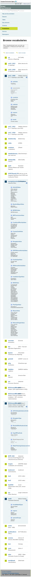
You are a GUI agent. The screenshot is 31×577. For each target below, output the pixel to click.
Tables (4, 19)
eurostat (11, 340)
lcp (9, 492)
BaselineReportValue (15, 204)
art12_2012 (11, 63)
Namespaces (5, 34)
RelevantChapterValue (15, 322)
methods (15, 104)
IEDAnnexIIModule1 (13, 387)
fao (9, 346)
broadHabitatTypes (15, 504)
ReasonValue (15, 310)
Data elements (5, 22)
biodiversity (12, 138)
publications (12, 532)
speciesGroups (15, 517)
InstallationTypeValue (15, 276)
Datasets (4, 16)
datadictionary (13, 153)
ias (9, 375)
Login (18, 3)
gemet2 (10, 359)
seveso (10, 538)
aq (9, 57)
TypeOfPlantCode (15, 433)
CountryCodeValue (15, 231)
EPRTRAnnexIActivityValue (15, 250)
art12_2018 (11, 69)
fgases (10, 353)
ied (9, 381)
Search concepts (22, 52)
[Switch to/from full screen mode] (21, 4)
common (11, 147)
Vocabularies (5, 28)
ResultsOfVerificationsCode (15, 425)
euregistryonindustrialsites (13, 181)
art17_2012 (11, 126)
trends (14, 119)
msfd (9, 498)
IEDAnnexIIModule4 (13, 403)
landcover (11, 470)
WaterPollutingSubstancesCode (15, 445)
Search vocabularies (10, 52)
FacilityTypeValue (15, 259)
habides (10, 369)
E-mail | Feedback (6, 571)
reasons (15, 112)
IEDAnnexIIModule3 (13, 393)
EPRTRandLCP (13, 173)
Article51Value (15, 187)
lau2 (9, 480)
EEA (9, 1)
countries (15, 97)
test (9, 544)
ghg (9, 363)
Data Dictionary (14, 10)
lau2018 (10, 485)
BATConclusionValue (15, 215)
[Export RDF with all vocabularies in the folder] (26, 78)
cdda (9, 143)
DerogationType (15, 418)
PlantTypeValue (15, 304)
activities (15, 81)
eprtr (9, 166)
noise (10, 525)
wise (9, 554)
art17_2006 (11, 75)
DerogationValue (15, 241)
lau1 (9, 476)
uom (9, 548)
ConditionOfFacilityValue (15, 222)
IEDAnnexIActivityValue (15, 265)
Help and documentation (8, 13)
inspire (10, 464)
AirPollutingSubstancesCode (15, 411)
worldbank (11, 560)
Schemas (4, 25)
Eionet (8, 10)
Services (4, 31)
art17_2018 (11, 132)
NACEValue (15, 282)
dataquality (11, 159)
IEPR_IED (11, 456)
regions (15, 510)
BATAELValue (15, 210)
